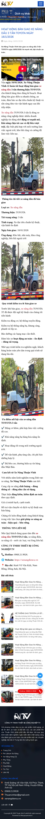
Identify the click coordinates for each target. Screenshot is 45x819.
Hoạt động (22, 17)
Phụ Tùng (6, 760)
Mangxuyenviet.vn (26, 815)
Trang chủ (12, 17)
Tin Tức (6, 769)
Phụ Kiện (6, 763)
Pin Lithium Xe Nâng (10, 753)
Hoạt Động (7, 766)
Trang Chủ (7, 750)
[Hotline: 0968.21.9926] (40, 691)
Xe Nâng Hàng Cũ (10, 757)
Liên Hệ (6, 772)
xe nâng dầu (27, 308)
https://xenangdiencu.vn (26, 559)
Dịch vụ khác (32, 17)
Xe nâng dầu (7, 112)
